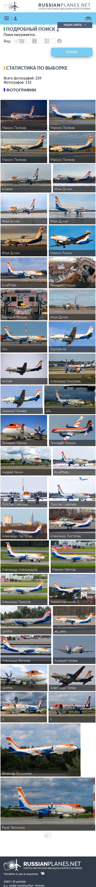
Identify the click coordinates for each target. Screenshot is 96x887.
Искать (72, 52)
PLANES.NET (64, 5)
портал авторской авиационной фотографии (64, 9)
